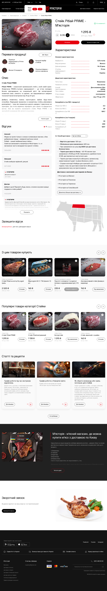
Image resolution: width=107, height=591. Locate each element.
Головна (4, 15)
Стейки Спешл (31, 333)
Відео (46, 55)
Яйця (3, 279)
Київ (29, 2)
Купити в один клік (93, 42)
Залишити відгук (8, 511)
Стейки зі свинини (59, 333)
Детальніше (9, 404)
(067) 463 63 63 (6, 2)
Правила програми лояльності (11, 580)
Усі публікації (53, 416)
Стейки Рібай (34, 15)
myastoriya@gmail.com (30, 565)
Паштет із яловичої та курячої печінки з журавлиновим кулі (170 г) (40, 283)
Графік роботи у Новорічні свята (52, 381)
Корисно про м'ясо (99, 8)
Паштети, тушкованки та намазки (36, 279)
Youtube (93, 542)
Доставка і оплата (85, 8)
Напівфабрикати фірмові (87, 279)
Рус (36, 2)
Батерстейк (32, 335)
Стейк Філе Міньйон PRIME (90, 335)
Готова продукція (20, 8)
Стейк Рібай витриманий (11, 335)
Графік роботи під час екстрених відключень (17, 382)
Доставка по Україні (8, 570)
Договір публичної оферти (10, 575)
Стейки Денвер (58, 279)
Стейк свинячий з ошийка (64, 335)
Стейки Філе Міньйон (86, 333)
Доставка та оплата (8, 567)
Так (35, 9)
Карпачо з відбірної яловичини (92, 281)
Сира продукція (6, 8)
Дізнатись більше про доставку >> (70, 192)
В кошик (67, 42)
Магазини (6, 565)
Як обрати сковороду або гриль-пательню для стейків (88, 382)
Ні (40, 9)
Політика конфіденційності (10, 577)
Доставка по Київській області (11, 572)
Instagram (100, 542)
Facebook (85, 542)
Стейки (24, 15)
